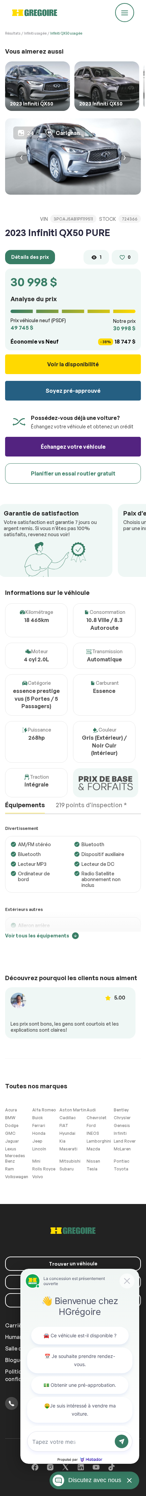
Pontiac (121, 1161)
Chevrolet (97, 1117)
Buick (37, 1117)
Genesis (122, 1125)
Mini (36, 1161)
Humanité (17, 1337)
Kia (62, 1141)
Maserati (68, 1148)
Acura (11, 1109)
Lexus (10, 1148)
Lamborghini (99, 1141)
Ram (9, 1168)
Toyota (121, 1168)
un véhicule (73, 1264)
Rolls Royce (43, 1168)
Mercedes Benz (15, 1158)
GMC (10, 1133)
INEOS (93, 1133)
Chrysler (122, 1117)
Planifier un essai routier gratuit (73, 473)
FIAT (63, 1125)
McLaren (122, 1148)
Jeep (37, 1141)
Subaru (66, 1168)
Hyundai (67, 1133)
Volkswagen (16, 1176)
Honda (38, 1133)
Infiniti (120, 1133)
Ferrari (38, 1125)
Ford (91, 1125)
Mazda (93, 1148)
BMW (10, 1117)
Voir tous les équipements (37, 935)
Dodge (11, 1125)
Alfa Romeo (44, 1109)
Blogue (14, 1360)
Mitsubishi (69, 1161)
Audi (91, 1109)
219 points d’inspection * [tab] (91, 805)
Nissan (93, 1161)
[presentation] (21, 159)
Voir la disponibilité (73, 364)
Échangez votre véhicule (73, 446)
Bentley (121, 1109)
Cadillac (67, 1117)
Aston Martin (72, 1109)
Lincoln (39, 1148)
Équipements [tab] (25, 805)
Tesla (92, 1168)
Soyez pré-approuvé (73, 390)
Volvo (37, 1176)
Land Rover (125, 1141)
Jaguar (12, 1141)
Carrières (17, 1325)
